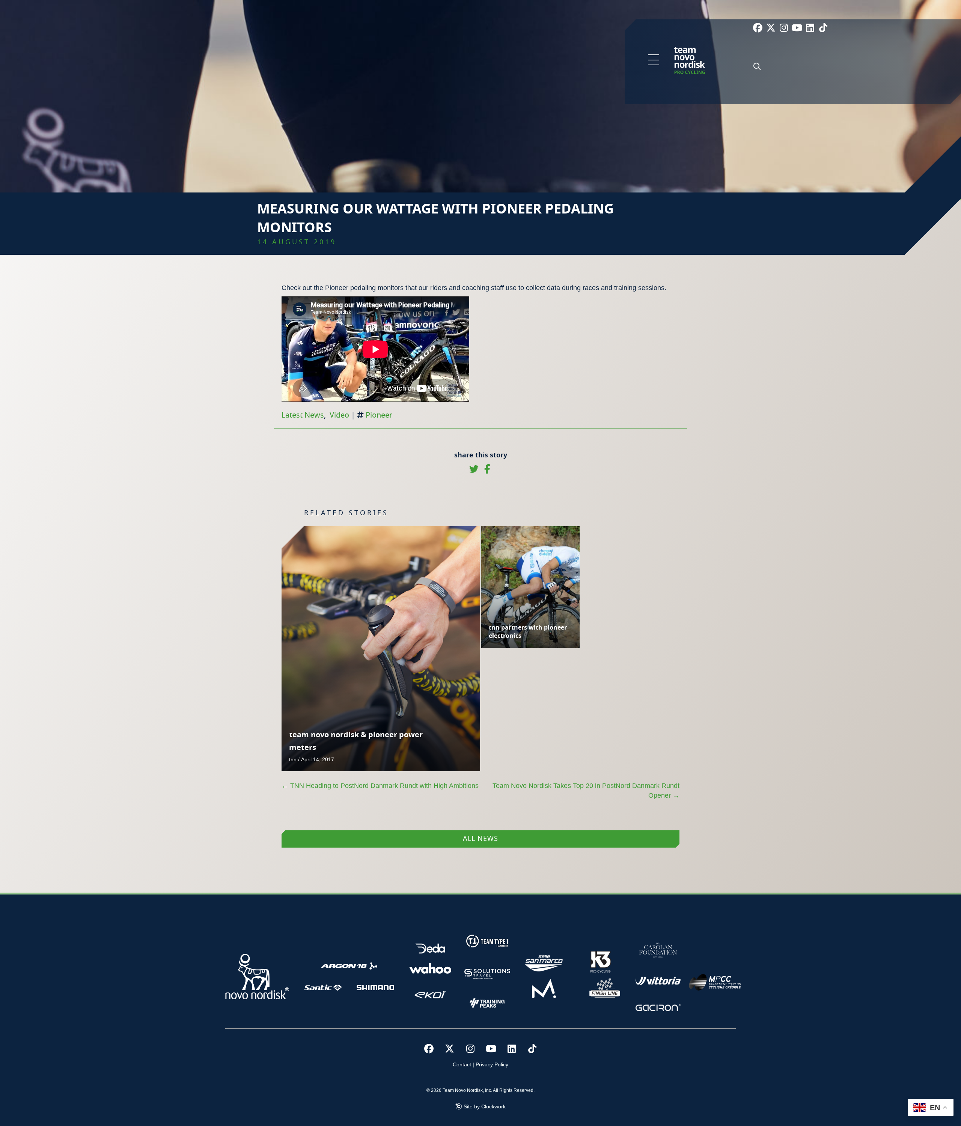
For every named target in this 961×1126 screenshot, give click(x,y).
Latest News (303, 415)
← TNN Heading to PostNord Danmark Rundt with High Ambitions (380, 785)
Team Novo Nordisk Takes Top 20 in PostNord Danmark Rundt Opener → (586, 790)
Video (339, 415)
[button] (653, 60)
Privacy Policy (492, 1064)
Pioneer (379, 415)
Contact (462, 1064)
